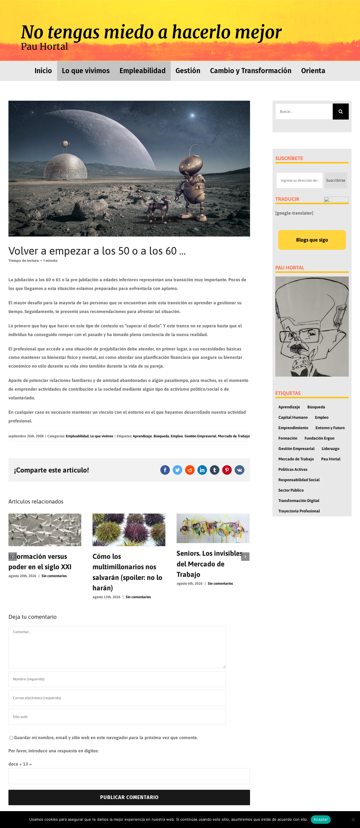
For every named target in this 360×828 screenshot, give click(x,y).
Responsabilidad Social (299, 480)
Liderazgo (330, 448)
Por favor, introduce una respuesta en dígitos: (53, 750)
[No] (353, 819)
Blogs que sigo (312, 240)
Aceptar (321, 819)
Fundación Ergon (319, 438)
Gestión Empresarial (200, 436)
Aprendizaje (142, 436)
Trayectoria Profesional (299, 511)
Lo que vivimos (101, 436)
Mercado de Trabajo (234, 436)
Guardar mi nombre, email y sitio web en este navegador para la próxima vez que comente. (106, 737)
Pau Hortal (330, 459)
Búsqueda (161, 436)
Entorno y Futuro (330, 428)
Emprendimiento (293, 428)
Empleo (177, 436)
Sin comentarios (95, 597)
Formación (287, 438)
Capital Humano (293, 417)
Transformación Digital (298, 500)
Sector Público (291, 490)
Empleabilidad (77, 436)
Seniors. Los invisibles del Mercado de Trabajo (166, 563)
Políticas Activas (292, 469)
